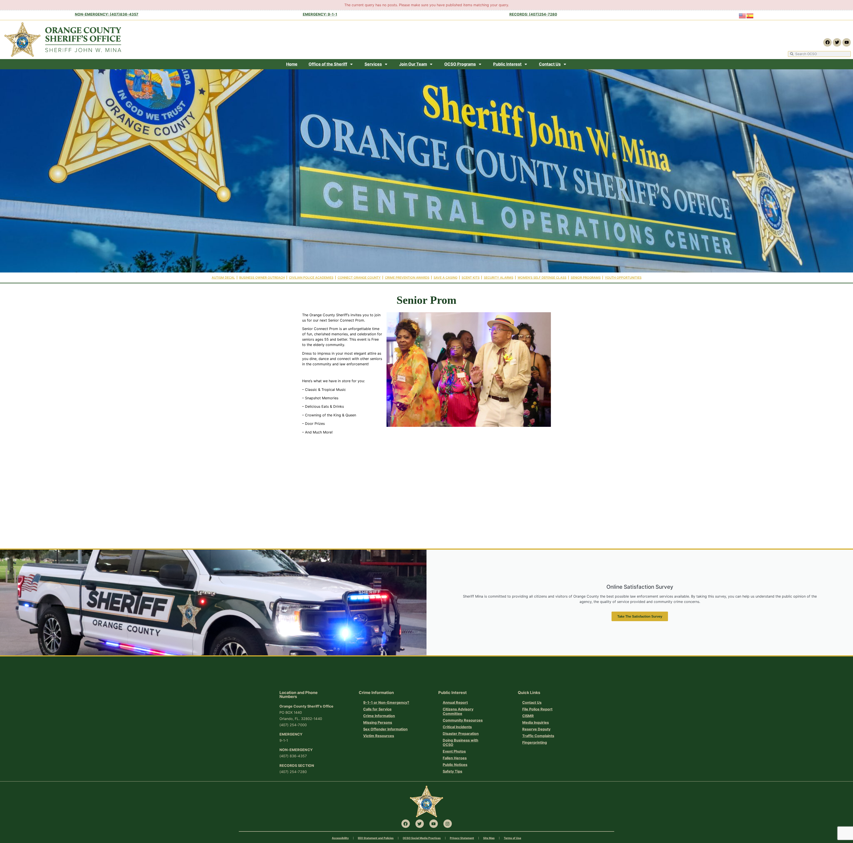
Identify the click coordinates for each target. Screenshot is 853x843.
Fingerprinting (534, 742)
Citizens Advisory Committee (458, 711)
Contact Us (550, 64)
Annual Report (455, 702)
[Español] (750, 15)
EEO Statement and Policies (376, 838)
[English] (742, 15)
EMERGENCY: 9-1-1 (320, 14)
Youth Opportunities (623, 277)
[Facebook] (827, 42)
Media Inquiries (535, 722)
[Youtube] (846, 42)
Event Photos (454, 751)
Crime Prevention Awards (407, 277)
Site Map (489, 838)
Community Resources (463, 720)
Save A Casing (445, 277)
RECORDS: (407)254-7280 (533, 14)
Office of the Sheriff (328, 64)
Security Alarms (498, 277)
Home (291, 64)
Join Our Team (413, 64)
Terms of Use (512, 838)
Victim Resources (378, 736)
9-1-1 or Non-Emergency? (386, 702)
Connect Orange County (359, 277)
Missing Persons (377, 722)
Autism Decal (223, 277)
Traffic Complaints (538, 736)
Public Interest (507, 64)
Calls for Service (377, 709)
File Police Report (537, 709)
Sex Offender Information (385, 729)
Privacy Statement (462, 838)
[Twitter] (837, 42)
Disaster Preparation (461, 733)
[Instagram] (447, 823)
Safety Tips (452, 771)
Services (373, 64)
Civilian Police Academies (311, 277)
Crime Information (379, 716)
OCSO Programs (460, 64)
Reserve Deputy (536, 729)
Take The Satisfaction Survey (639, 616)
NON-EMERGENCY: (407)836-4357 (106, 14)
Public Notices (455, 764)
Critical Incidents (457, 727)
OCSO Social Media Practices (422, 838)
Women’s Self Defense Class (542, 277)
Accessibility (340, 838)
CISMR (528, 716)
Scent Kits (471, 277)
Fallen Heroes (455, 758)
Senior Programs (586, 277)
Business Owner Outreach (262, 277)
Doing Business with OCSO (460, 742)
